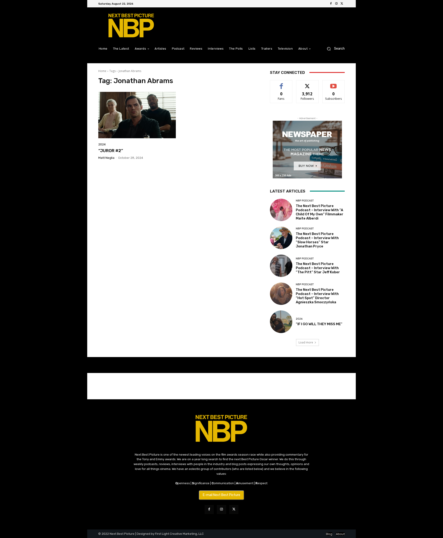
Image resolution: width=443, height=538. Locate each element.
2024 (102, 144)
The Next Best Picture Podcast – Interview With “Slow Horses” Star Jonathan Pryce (317, 240)
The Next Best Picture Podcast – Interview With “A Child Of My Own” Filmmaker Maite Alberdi (319, 212)
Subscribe (333, 83)
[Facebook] (331, 3)
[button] (334, 48)
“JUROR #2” (110, 150)
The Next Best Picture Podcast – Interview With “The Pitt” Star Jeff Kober (318, 268)
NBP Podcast (305, 200)
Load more (306, 342)
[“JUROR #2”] (137, 115)
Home (102, 71)
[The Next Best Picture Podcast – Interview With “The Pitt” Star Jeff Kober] (281, 266)
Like (281, 83)
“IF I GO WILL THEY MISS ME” (319, 324)
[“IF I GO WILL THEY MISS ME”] (281, 321)
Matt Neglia (106, 157)
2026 (299, 319)
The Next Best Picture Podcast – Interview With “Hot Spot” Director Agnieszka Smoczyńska (317, 296)
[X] (342, 3)
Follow (307, 83)
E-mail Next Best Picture (221, 495)
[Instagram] (336, 3)
